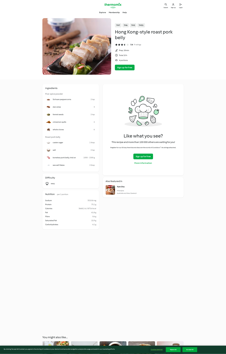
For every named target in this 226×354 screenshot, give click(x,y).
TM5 (133, 25)
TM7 (118, 25)
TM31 (141, 25)
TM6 (126, 25)
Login (181, 7)
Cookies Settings (157, 349)
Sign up (173, 7)
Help (125, 12)
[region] (113, 350)
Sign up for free (124, 67)
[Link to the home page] (113, 5)
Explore (102, 12)
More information (143, 163)
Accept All (189, 349)
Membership (114, 12)
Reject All (173, 349)
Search (166, 7)
